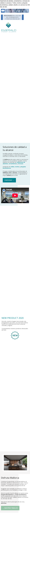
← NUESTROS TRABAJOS (10, 508)
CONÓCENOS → (9, 180)
